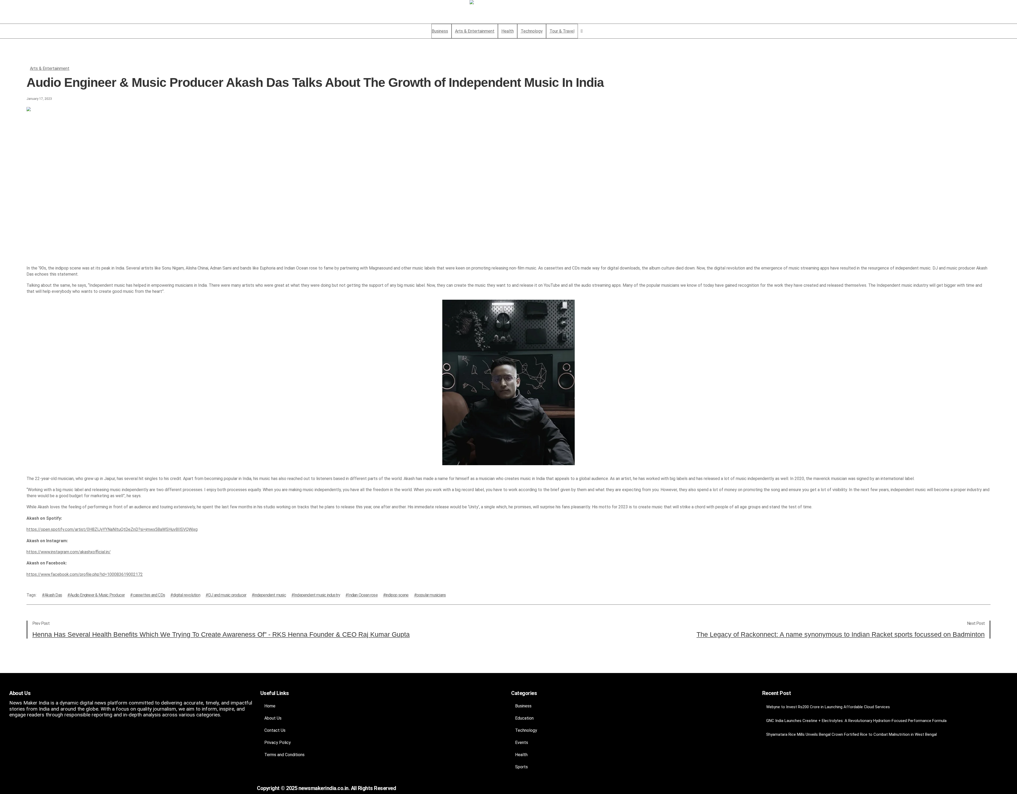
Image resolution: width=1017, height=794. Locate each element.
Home (269, 705)
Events (521, 742)
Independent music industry (317, 595)
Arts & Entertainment (49, 68)
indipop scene (397, 595)
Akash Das (53, 595)
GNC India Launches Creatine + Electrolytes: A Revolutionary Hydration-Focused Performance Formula (856, 720)
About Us (273, 718)
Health (521, 754)
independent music (270, 595)
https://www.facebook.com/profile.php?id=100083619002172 (84, 574)
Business (523, 705)
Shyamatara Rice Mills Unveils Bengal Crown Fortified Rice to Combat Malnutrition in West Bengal (851, 734)
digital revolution (186, 595)
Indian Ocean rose (362, 595)
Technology (526, 730)
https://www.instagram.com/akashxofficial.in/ (68, 551)
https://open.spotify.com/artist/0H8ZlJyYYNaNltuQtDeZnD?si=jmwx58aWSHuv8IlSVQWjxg (112, 529)
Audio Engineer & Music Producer (97, 595)
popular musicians (431, 595)
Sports (521, 766)
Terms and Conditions (284, 754)
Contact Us (275, 730)
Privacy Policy (277, 742)
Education (524, 718)
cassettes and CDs (149, 595)
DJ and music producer (227, 595)
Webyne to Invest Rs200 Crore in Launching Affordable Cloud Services (828, 707)
